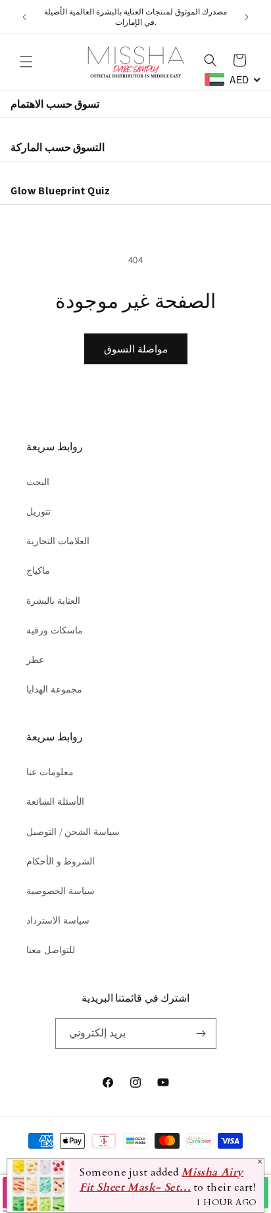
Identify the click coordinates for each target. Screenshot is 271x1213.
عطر (35, 660)
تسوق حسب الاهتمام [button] (55, 103)
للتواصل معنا (50, 950)
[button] (26, 61)
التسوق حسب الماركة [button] (58, 147)
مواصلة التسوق (136, 349)
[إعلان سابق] (24, 17)
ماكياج (38, 570)
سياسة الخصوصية (60, 891)
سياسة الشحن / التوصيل (73, 832)
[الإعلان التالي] (246, 17)
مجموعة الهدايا (54, 689)
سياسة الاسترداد (57, 920)
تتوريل (38, 511)
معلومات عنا (50, 772)
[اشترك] (201, 1033)
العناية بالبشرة (53, 600)
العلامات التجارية (57, 541)
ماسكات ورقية (54, 630)
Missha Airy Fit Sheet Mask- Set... (161, 1180)
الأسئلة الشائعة (55, 801)
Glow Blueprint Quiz (60, 190)
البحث (37, 482)
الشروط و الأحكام (60, 861)
